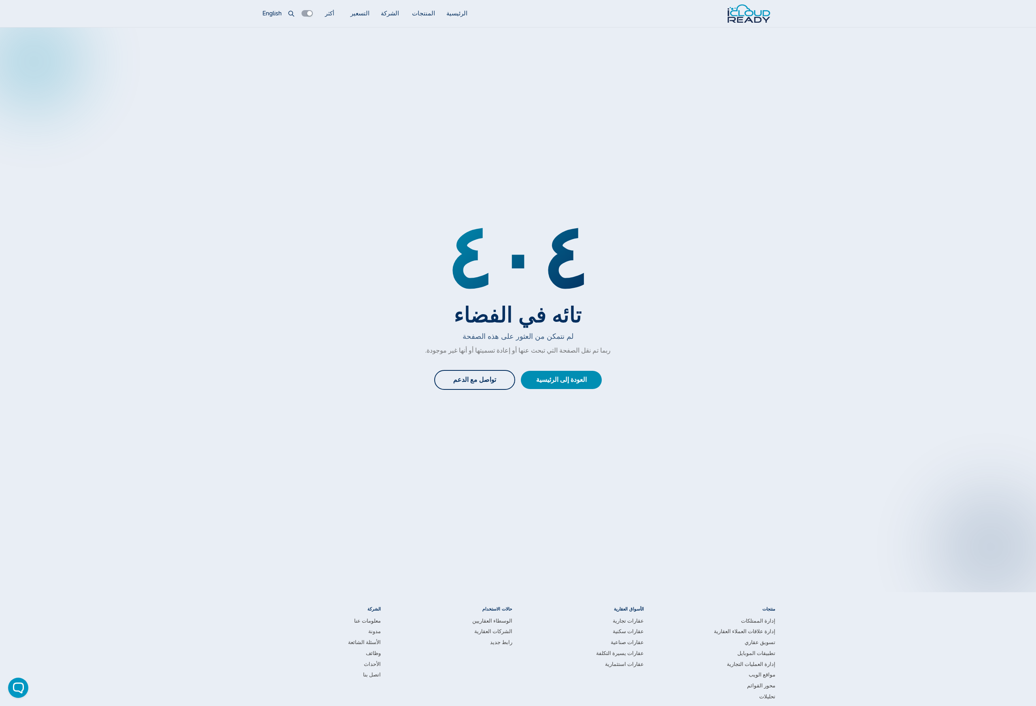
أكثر (329, 13)
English (272, 13)
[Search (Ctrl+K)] (291, 13)
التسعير (359, 13)
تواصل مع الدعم (474, 379)
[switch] (307, 13)
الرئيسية (456, 13)
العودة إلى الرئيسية (561, 379)
